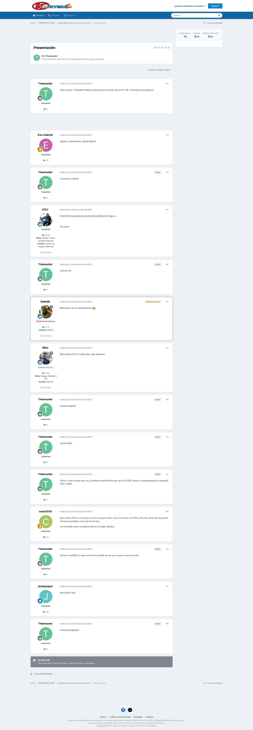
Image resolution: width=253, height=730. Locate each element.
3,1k (47, 612)
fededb (45, 301)
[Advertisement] (101, 35)
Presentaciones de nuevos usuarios (86, 59)
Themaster (45, 83)
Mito (45, 347)
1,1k (47, 160)
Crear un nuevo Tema (159, 70)
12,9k (46, 373)
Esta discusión (206, 15)
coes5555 (45, 511)
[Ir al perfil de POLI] (45, 219)
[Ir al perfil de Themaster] (37, 57)
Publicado (76, 83)
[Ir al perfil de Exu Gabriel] (45, 145)
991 (47, 537)
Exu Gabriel (45, 134)
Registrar (215, 6)
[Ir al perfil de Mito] (45, 358)
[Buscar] (219, 15)
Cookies (149, 717)
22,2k (47, 235)
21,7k (46, 327)
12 (47, 109)
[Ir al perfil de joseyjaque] (45, 596)
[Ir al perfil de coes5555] (45, 521)
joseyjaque (45, 586)
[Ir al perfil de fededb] (45, 311)
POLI (45, 209)
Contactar (138, 717)
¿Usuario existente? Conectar (189, 6)
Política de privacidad (120, 717)
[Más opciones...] (167, 83)
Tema (103, 717)
